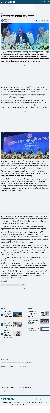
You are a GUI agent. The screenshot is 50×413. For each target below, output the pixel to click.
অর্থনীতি (2, 13)
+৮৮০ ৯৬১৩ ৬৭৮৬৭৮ (39, 405)
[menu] (48, 1)
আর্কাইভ (41, 402)
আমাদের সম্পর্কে (30, 402)
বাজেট (3, 285)
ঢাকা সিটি (22, 285)
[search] (45, 1)
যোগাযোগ (23, 402)
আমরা (36, 402)
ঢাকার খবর (16, 285)
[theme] (42, 2)
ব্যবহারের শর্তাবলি (16, 402)
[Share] (36, 21)
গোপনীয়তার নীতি (7, 402)
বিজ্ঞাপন (45, 402)
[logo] (8, 2)
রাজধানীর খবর (9, 285)
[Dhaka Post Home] (7, 399)
